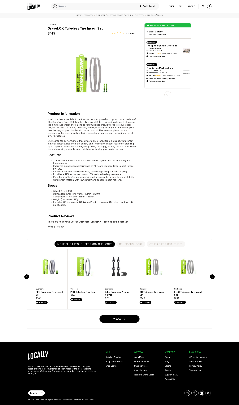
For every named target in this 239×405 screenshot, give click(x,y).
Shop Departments (114, 361)
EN (203, 6)
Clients (168, 366)
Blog (167, 361)
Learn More (139, 357)
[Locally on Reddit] (187, 393)
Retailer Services (141, 361)
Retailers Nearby (113, 357)
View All (117, 319)
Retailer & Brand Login (144, 375)
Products (88, 15)
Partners (168, 370)
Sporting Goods (115, 15)
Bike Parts (140, 15)
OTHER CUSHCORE (130, 244)
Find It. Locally (149, 6)
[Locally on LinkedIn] (201, 393)
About (191, 6)
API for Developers (198, 357)
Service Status (195, 361)
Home (79, 15)
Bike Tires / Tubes (155, 15)
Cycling (129, 15)
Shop (172, 6)
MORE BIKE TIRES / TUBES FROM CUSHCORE (84, 244)
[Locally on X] (208, 393)
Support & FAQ (171, 375)
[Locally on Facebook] (194, 393)
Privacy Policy (195, 366)
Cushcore (100, 15)
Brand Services (141, 366)
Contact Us (170, 379)
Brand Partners (140, 370)
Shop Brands (111, 366)
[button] (168, 50)
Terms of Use (195, 370)
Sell (181, 6)
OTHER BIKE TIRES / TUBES (165, 244)
